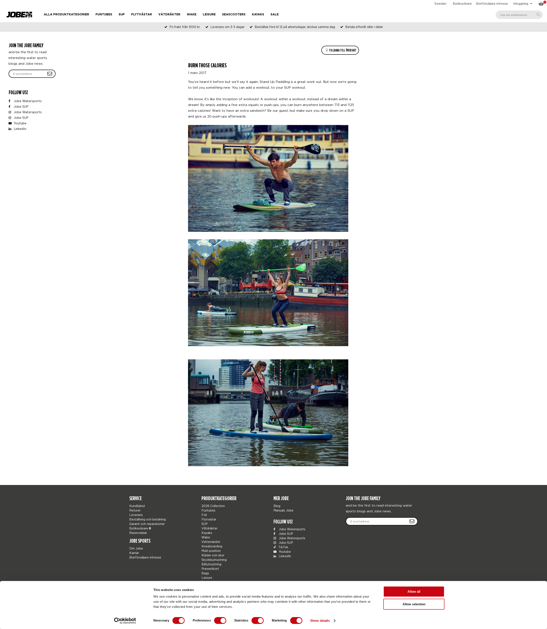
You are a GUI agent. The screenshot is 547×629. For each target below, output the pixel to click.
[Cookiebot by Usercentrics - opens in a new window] (125, 620)
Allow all (413, 591)
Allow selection (414, 604)
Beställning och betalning (147, 519)
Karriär (134, 552)
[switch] (220, 620)
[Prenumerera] (49, 74)
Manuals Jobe (283, 510)
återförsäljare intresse (492, 3)
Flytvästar (141, 14)
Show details (320, 620)
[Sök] (538, 14)
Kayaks (258, 14)
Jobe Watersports (27, 101)
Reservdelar (138, 532)
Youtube (19, 123)
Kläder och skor (212, 555)
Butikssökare (462, 3)
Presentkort (210, 568)
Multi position (211, 550)
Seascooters (234, 14)
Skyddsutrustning (214, 559)
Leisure (209, 14)
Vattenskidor (210, 541)
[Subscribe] (412, 521)
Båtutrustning (211, 564)
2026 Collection (213, 505)
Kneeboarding (211, 546)
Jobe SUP (20, 106)
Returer (135, 510)
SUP (122, 14)
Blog (277, 505)
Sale (275, 14)
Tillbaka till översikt (342, 50)
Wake (191, 14)
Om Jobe (136, 548)
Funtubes (104, 14)
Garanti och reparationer (147, 523)
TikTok (283, 547)
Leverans (136, 514)
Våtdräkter (169, 14)
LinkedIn (19, 128)
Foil (204, 514)
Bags (205, 573)
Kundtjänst (137, 505)
